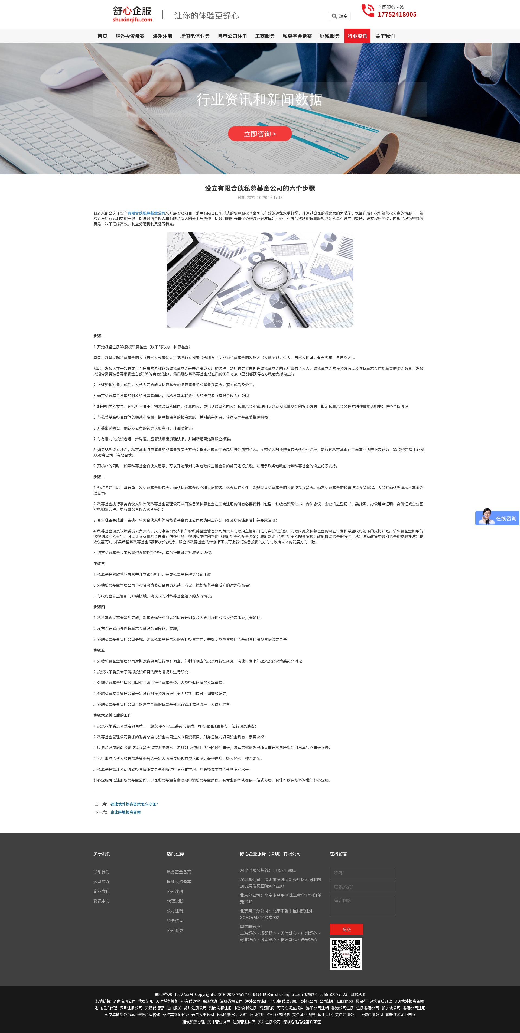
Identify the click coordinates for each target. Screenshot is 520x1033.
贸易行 (361, 1001)
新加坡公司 (391, 1008)
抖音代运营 (190, 1001)
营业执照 (325, 1014)
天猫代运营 (154, 1008)
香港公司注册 (342, 1008)
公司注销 (175, 911)
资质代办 (209, 1001)
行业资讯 (357, 35)
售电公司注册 (232, 35)
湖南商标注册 (220, 1008)
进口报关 (173, 1008)
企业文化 (101, 891)
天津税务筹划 (167, 1001)
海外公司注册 (256, 1001)
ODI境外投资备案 (409, 1001)
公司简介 (101, 881)
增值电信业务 (195, 35)
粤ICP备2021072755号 (173, 994)
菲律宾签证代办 (175, 1014)
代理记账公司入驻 (232, 1014)
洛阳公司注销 (317, 1008)
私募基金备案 (297, 35)
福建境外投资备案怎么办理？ (135, 804)
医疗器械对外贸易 (120, 1014)
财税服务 (330, 35)
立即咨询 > (260, 133)
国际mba (345, 1001)
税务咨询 (175, 920)
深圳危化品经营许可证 (302, 1021)
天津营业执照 (303, 1014)
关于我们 (385, 35)
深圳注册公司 (131, 1008)
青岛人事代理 (202, 1014)
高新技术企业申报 (400, 1014)
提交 (346, 929)
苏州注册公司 (195, 1008)
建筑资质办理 (380, 1001)
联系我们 (101, 872)
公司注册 (175, 891)
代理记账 (175, 901)
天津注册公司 (346, 1014)
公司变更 (175, 930)
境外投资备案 (130, 35)
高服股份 (267, 1008)
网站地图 (358, 994)
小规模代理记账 (283, 1001)
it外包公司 (308, 1001)
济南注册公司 (124, 1001)
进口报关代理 (106, 1008)
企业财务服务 (278, 1014)
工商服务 (265, 35)
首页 (102, 35)
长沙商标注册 (245, 1008)
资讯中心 (101, 901)
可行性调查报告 (290, 1008)
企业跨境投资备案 (125, 812)
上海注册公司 (371, 1014)
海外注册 (162, 35)
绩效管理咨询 (148, 1014)
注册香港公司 (231, 1001)
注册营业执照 (244, 1021)
